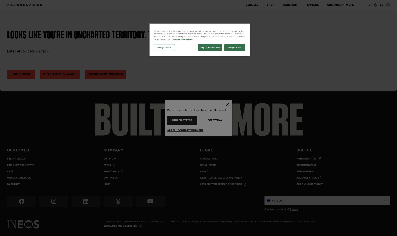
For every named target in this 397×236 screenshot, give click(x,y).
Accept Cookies (235, 47)
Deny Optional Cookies (210, 47)
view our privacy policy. (183, 39)
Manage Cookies (164, 47)
